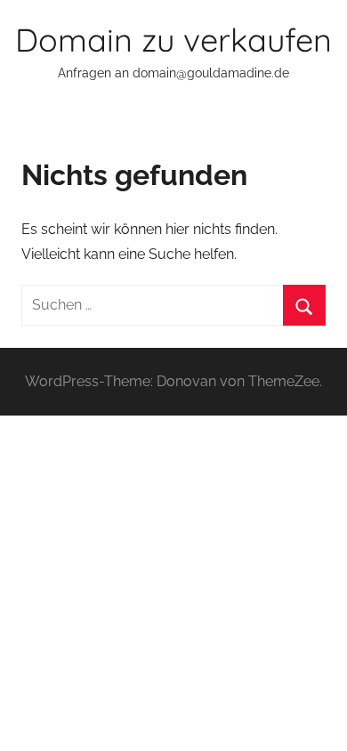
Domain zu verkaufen (173, 40)
